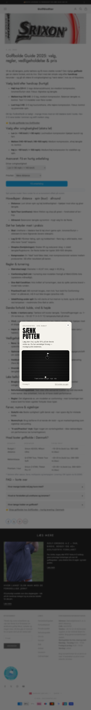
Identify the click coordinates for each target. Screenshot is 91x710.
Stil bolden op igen (61, 384)
